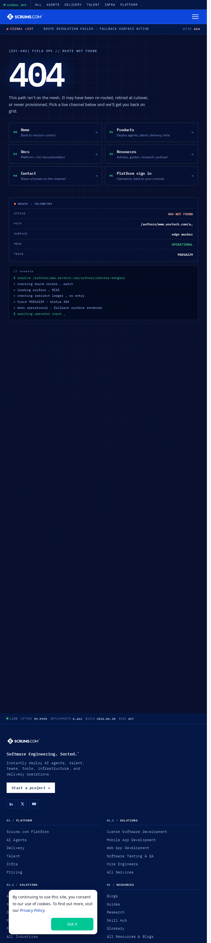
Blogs (112, 896)
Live (14, 718)
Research (116, 912)
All (38, 5)
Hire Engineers (122, 864)
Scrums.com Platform (28, 831)
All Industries (22, 936)
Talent (93, 5)
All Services (120, 872)
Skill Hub (117, 920)
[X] (22, 804)
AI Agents (17, 840)
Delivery (73, 5)
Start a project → (31, 788)
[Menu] (195, 16)
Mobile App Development (131, 840)
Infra (110, 5)
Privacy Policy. (32, 910)
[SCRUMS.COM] (24, 741)
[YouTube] (34, 804)
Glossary (116, 928)
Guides (113, 904)
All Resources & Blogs (130, 936)
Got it (72, 924)
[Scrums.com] (25, 17)
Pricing (14, 872)
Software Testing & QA (130, 856)
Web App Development (128, 848)
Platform (129, 5)
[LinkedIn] (11, 804)
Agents (53, 5)
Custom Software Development (137, 831)
